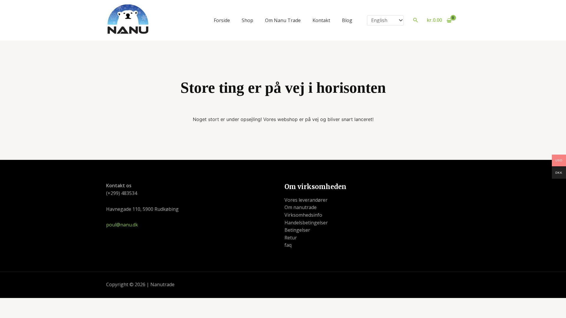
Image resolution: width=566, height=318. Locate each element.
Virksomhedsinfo (303, 215)
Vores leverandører (306, 200)
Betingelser (297, 230)
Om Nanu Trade (283, 20)
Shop (247, 20)
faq (288, 245)
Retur (290, 237)
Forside (222, 20)
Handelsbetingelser (306, 222)
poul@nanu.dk (122, 224)
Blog (347, 20)
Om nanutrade (300, 207)
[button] (415, 20)
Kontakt (321, 20)
